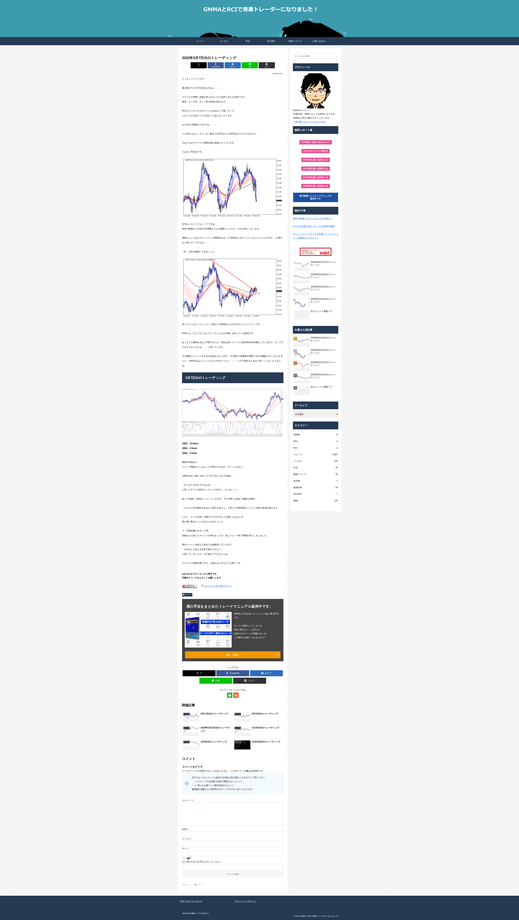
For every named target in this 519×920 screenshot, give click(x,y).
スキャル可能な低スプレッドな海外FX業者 (314, 226)
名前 (185, 829)
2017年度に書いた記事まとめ (315, 168)
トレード (188, 595)
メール (186, 839)
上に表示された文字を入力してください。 (202, 862)
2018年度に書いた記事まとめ (315, 177)
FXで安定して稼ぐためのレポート (315, 142)
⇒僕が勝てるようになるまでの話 (309, 122)
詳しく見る (233, 654)
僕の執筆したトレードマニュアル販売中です (315, 197)
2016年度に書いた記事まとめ (315, 160)
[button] (267, 65)
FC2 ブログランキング (191, 901)
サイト (185, 848)
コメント (187, 800)
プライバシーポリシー (245, 901)
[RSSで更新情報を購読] (236, 695)
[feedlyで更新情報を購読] (229, 695)
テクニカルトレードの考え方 (315, 151)
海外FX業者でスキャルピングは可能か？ (312, 218)
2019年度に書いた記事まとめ (315, 186)
